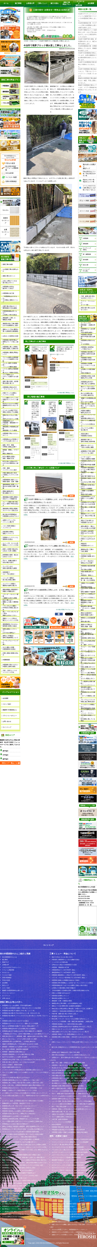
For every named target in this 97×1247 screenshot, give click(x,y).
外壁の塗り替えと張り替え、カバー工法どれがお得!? (88, 405)
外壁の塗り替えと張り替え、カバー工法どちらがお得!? (18, 1062)
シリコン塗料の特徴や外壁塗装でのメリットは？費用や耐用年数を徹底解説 (74, 1180)
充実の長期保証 (6, 977)
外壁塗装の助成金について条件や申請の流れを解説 (67, 1024)
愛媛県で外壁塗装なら (10, 710)
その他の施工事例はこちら (65, 392)
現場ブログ (33, 41)
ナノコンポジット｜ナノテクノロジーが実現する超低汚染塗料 (70, 1162)
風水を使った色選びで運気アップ (89, 166)
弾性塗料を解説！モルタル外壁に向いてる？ (88, 689)
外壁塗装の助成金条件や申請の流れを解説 (88, 336)
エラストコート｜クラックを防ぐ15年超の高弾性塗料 (68, 1165)
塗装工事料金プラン (67, 3)
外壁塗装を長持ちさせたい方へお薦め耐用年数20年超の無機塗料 (71, 1214)
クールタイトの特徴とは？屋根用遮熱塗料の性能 (88, 706)
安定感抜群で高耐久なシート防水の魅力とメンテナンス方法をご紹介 (22, 1165)
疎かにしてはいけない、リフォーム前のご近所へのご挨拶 (19, 1039)
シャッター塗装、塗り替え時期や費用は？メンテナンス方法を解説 (72, 1101)
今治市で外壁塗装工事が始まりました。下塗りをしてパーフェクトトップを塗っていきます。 (87, 72)
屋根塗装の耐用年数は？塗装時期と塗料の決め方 (88, 637)
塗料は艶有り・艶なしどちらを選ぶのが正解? (88, 527)
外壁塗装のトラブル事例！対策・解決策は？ (88, 631)
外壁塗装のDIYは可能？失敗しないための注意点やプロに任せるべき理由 (23, 1059)
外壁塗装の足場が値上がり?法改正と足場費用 (88, 486)
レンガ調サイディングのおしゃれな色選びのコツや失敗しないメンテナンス (24, 1093)
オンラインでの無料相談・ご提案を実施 (88, 324)
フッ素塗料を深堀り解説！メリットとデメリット (88, 683)
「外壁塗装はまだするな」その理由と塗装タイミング (10, 299)
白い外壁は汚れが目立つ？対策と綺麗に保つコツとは (88, 666)
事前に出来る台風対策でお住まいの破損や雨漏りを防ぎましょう (21, 1180)
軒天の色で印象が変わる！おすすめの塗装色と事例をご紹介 (70, 1070)
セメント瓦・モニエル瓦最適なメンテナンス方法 (10, 544)
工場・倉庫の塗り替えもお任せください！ (88, 297)
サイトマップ (7, 727)
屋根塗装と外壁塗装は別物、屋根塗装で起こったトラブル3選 (20, 1119)
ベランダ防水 (10, 103)
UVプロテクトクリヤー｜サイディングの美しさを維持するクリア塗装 (72, 1167)
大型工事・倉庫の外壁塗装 (60, 1119)
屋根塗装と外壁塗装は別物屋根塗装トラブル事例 (10, 428)
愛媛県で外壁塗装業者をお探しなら (12, 990)
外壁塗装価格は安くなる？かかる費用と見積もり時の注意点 (70, 985)
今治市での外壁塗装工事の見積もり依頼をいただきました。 (87, 64)
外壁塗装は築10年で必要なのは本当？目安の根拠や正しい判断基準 (22, 1031)
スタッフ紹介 (7, 704)
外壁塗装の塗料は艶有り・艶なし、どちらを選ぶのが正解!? (69, 1209)
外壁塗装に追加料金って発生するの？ (87, 348)
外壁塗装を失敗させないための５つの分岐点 (15, 1021)
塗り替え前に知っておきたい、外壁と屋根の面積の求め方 (19, 1137)
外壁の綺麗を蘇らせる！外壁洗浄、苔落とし (87, 573)
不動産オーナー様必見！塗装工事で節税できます (88, 475)
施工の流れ (55, 3)
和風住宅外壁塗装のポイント (87, 544)
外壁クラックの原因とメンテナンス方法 (10, 394)
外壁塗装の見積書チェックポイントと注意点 (88, 365)
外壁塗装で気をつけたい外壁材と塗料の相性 (10, 665)
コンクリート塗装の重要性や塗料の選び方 (10, 584)
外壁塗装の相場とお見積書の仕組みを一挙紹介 (66, 980)
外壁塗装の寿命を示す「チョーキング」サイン (10, 388)
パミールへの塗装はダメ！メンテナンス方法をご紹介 (88, 596)
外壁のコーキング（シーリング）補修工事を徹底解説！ (68, 1029)
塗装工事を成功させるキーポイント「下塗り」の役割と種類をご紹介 (72, 1222)
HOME (26, 41)
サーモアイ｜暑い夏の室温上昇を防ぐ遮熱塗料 (66, 1144)
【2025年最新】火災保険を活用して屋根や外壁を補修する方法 (70, 990)
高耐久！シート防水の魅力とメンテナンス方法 (10, 619)
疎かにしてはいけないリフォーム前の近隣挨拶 (88, 388)
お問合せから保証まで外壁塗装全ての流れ (64, 964)
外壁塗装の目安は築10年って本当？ (8, 287)
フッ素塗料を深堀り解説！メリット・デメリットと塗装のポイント (22, 1211)
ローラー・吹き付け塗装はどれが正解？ (87, 562)
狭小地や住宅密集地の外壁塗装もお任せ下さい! (11, 515)
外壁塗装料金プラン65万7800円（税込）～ (64, 970)
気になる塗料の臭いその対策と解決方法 (87, 394)
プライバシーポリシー (10, 715)
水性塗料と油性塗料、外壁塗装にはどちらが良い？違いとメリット (72, 1211)
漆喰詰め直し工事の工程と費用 (87, 550)
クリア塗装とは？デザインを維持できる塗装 (10, 376)
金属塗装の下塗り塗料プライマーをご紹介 (88, 452)
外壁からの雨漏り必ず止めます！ (62, 993)
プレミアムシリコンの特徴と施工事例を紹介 (88, 700)
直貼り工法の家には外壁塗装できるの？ (87, 521)
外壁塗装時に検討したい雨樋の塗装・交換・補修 (10, 480)
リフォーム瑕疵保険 (8, 970)
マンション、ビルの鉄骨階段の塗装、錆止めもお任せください (70, 1091)
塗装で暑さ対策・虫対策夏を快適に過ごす (10, 382)
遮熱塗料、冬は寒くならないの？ (62, 1201)
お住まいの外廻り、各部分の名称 (12, 1064)
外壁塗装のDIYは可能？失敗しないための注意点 (88, 504)
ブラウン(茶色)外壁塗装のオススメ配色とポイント (88, 677)
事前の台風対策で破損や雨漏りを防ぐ (87, 614)
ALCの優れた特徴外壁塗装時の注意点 (9, 648)
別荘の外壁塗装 (56, 1124)
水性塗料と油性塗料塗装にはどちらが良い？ (87, 533)
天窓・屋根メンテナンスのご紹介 (10, 469)
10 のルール (5, 972)
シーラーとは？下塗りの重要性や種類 (88, 458)
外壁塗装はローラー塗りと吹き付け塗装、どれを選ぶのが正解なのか (22, 1129)
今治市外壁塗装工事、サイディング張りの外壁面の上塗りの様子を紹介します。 (87, 25)
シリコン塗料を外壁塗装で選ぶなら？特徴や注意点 (10, 370)
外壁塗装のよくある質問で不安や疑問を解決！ (88, 330)
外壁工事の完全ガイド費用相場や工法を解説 (10, 307)
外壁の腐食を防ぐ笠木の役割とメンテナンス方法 (10, 474)
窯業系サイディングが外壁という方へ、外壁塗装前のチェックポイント (73, 1232)
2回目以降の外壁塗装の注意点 (86, 434)
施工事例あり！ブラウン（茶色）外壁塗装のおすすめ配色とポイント (22, 1209)
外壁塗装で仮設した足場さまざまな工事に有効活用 (88, 481)
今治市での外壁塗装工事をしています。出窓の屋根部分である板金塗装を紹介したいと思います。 (87, 56)
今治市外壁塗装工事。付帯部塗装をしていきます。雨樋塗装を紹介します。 (87, 48)
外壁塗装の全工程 (8, 293)
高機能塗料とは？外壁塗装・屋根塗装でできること (10, 422)
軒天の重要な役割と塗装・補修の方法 (9, 457)
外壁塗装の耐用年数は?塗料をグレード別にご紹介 (10, 341)
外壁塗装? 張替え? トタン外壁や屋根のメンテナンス (67, 1034)
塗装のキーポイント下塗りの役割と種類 (87, 446)
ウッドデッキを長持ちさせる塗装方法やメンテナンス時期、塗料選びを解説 (74, 1096)
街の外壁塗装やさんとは (9, 957)
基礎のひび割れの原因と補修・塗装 (86, 625)
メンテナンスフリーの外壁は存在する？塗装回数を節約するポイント (22, 1070)
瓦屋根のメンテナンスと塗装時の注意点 (10, 538)
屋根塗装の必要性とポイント (60, 998)
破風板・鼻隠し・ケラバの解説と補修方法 (10, 451)
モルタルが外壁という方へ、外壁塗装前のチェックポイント (70, 1229)
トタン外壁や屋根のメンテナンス (9, 527)
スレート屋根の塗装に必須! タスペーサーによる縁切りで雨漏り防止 (22, 1121)
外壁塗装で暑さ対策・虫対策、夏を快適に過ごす (66, 1127)
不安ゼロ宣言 (6, 980)
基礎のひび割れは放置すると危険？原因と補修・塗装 (18, 1186)
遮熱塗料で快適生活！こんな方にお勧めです (65, 1160)
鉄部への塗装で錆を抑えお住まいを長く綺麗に (10, 550)
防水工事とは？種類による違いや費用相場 (10, 602)
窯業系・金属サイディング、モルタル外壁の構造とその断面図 (20, 1139)
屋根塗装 (10, 91)
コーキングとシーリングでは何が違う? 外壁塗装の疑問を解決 (20, 1131)
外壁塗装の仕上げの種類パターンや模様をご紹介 (88, 694)
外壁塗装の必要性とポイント (60, 995)
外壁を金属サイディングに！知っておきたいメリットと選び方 (70, 1031)
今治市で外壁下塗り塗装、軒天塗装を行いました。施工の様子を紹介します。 (87, 41)
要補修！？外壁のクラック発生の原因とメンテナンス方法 (19, 1090)
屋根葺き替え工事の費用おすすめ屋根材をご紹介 (10, 324)
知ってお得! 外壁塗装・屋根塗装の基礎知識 (15, 1049)
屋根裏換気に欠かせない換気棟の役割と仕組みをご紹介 (18, 1167)
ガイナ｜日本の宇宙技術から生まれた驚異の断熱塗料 (68, 1173)
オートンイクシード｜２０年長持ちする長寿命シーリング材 (70, 1178)
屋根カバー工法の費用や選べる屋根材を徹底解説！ (67, 1006)
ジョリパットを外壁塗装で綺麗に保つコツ (88, 556)
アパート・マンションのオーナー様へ (88, 302)
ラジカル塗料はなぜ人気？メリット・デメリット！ (88, 712)
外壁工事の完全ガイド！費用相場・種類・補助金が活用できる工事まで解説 (24, 1036)
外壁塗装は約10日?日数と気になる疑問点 (88, 382)
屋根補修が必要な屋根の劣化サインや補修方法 (10, 498)
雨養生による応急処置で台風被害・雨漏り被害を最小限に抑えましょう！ (24, 1183)
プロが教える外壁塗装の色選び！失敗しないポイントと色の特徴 (21, 1008)
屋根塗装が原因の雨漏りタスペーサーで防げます (10, 509)
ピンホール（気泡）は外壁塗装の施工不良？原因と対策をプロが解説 (22, 1101)
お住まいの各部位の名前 (10, 336)
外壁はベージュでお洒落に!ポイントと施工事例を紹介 (88, 671)
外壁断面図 (6, 660)
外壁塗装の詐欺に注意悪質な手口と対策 (88, 377)
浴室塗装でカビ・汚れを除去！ (9, 573)
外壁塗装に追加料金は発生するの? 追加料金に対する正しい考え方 (71, 1026)
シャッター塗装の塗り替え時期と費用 (9, 579)
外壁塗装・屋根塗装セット (10, 97)
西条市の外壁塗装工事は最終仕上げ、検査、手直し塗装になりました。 (87, 80)
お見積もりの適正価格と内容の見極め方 (88, 371)
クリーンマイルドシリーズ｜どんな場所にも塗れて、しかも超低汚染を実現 (74, 1175)
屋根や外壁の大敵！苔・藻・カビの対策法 (88, 579)
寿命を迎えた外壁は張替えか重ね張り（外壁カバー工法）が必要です (72, 1008)
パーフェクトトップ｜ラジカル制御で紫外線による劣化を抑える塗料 (72, 1139)
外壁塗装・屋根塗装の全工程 (60, 967)
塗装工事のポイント (9, 276)
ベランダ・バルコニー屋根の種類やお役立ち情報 (10, 596)
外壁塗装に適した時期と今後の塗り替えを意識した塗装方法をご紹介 (22, 1082)
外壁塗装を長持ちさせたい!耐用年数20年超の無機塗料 (88, 463)
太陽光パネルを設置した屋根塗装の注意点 (88, 585)
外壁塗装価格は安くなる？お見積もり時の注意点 (10, 313)
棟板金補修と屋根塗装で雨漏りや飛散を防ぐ (10, 590)
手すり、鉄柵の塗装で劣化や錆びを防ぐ (10, 561)
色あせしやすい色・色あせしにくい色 (89, 180)
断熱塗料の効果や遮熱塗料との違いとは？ (87, 602)
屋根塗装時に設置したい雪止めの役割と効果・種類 (10, 486)
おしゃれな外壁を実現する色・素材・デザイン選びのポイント (20, 1193)
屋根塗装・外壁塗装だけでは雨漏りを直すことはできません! (20, 1046)
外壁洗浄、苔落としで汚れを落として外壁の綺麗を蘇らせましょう (72, 1109)
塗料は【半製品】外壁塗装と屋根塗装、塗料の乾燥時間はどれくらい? (23, 1126)
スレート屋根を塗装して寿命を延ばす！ (64, 1116)
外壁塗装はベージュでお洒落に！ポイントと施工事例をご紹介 (20, 1206)
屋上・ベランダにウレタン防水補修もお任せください (10, 613)
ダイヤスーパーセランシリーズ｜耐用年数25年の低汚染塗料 (70, 1152)
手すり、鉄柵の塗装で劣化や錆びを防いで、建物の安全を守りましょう (73, 1093)
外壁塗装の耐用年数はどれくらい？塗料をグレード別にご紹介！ (21, 1080)
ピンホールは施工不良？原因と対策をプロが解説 (10, 411)
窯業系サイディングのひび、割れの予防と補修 (88, 515)
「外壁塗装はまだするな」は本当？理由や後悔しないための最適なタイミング (25, 1034)
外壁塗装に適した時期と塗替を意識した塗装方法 (10, 347)
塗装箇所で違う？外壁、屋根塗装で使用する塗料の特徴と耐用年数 (72, 1204)
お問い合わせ (7, 721)
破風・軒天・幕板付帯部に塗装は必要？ (10, 446)
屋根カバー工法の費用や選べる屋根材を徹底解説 (10, 330)
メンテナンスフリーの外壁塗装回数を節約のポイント (88, 417)
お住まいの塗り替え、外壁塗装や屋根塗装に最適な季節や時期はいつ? (23, 1085)
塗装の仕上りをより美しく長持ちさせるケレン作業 (10, 417)
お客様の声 (30, 3)
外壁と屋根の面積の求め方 (10, 654)
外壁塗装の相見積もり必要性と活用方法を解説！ (88, 353)
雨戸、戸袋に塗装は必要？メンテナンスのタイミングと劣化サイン (72, 1106)
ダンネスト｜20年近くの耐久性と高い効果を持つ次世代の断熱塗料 (72, 1170)
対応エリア (5, 985)
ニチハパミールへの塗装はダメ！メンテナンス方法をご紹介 (20, 1175)
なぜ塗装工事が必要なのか (10, 270)
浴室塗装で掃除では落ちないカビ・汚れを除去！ (66, 1098)
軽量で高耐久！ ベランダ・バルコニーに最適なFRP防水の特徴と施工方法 (24, 1160)
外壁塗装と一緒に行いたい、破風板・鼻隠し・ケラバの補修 (70, 1065)
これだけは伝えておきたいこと (11, 967)
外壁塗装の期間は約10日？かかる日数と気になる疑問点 (19, 1028)
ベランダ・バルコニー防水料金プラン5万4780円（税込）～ (69, 977)
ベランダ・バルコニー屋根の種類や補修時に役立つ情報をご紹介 (21, 1155)
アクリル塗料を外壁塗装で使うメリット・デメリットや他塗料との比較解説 (74, 1183)
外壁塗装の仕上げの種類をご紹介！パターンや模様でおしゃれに (21, 1219)
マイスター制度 (6, 975)
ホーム (6, 3)
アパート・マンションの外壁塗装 (62, 1122)
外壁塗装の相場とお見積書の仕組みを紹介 (88, 359)
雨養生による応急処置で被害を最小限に (88, 619)
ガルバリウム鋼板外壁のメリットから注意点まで (88, 423)
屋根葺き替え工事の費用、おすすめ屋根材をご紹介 (67, 1003)
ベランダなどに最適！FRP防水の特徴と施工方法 (10, 607)
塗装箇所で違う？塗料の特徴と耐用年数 (88, 440)
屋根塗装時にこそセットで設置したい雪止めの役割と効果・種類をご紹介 (73, 1080)
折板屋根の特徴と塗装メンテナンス (8, 532)
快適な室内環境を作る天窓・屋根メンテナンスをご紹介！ (69, 1073)
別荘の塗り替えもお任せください (88, 308)
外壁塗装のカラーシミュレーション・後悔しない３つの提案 (20, 1023)
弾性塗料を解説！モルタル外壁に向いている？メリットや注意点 (21, 1214)
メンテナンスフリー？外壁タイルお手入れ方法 (88, 538)
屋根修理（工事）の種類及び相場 (9, 318)
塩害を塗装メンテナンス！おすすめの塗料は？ (10, 630)
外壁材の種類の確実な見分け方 (86, 411)
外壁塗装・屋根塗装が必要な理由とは (13, 1052)
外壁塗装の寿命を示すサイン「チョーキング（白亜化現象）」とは (22, 1088)
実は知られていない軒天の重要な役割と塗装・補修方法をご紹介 (71, 1068)
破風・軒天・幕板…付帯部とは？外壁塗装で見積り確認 (68, 1062)
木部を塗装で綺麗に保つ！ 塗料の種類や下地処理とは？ (19, 1173)
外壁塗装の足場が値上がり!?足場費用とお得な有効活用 (68, 1129)
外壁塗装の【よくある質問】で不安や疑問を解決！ (17, 1005)
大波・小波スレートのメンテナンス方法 (10, 671)
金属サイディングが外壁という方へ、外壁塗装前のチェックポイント (72, 1234)
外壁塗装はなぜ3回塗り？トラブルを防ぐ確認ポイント (18, 1108)
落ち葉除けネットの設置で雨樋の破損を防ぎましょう (68, 1083)
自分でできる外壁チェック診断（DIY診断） (15, 1057)
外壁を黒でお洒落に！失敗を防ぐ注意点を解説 (88, 660)
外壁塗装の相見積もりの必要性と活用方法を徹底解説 (18, 1111)
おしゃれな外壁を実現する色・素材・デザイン (88, 642)
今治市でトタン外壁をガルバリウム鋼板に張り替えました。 (50, 546)
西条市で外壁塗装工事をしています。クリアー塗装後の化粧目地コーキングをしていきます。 (87, 88)
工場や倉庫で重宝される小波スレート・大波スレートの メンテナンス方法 (24, 1147)
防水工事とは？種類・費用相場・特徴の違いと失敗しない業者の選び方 (23, 1157)
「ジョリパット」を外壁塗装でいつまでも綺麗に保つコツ (19, 1142)
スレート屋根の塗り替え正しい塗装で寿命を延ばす (10, 503)
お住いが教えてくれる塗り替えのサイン (10, 282)
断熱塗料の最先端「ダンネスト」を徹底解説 (88, 608)
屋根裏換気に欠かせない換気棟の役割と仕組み (10, 625)
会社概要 (91, 3)
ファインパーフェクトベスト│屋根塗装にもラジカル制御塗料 (70, 1142)
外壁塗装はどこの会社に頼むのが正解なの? (15, 1124)
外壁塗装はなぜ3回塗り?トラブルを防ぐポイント (10, 440)
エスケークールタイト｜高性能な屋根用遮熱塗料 (66, 1157)
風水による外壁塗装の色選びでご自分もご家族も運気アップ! (20, 1026)
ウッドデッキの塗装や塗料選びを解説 (10, 567)
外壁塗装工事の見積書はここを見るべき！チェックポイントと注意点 (72, 983)
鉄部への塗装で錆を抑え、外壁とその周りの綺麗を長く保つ (70, 1088)
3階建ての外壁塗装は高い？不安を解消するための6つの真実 (20, 1044)
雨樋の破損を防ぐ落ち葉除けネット (8, 492)
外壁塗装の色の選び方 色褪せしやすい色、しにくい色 (18, 1010)
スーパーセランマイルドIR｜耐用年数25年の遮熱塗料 (68, 1147)
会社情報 (4, 983)
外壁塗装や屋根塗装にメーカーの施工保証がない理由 (88, 469)
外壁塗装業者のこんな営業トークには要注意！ (88, 498)
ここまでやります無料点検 (60, 962)
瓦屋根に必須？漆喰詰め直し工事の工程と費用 (66, 1052)
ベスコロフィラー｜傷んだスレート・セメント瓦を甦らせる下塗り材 (72, 1149)
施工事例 (18, 3)
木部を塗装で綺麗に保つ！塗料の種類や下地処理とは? (88, 590)
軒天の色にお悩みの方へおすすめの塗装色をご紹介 (10, 463)
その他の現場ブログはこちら (65, 609)
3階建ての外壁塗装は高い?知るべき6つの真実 (88, 400)
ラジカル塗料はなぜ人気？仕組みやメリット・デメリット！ (20, 1216)
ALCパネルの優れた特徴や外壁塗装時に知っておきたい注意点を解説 (22, 1134)
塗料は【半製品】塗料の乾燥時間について (10, 636)
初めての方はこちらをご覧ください (62, 957)
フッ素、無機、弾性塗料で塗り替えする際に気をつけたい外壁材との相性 (24, 1144)
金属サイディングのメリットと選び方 (9, 521)
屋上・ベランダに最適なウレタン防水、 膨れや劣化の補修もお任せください (25, 1162)
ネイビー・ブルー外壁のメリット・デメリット (88, 648)
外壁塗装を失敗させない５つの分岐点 (88, 342)
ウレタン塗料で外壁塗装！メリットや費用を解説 (10, 365)
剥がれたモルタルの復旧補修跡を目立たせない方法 (10, 405)
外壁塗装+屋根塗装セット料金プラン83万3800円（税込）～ (70, 975)
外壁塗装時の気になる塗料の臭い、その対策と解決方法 (18, 1041)
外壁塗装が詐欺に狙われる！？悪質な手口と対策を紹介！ (19, 1113)
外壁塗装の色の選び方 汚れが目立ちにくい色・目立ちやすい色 (21, 1013)
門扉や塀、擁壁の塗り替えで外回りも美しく (65, 1013)
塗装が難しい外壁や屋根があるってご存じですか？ (88, 509)
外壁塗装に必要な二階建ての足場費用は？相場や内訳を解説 (70, 1132)
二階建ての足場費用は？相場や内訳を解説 (87, 492)
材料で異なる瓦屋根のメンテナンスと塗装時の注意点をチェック (71, 1055)
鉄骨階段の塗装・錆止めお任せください (10, 555)
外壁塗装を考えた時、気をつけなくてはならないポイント (19, 1106)
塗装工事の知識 (8, 264)
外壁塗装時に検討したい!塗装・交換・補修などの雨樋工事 (69, 1078)
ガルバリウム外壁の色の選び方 (87, 429)
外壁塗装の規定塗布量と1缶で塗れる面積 (88, 567)
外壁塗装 (10, 85)
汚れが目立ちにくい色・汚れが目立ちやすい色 (89, 173)
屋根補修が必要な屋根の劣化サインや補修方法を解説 (68, 1086)
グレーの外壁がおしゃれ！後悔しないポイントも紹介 (88, 654)
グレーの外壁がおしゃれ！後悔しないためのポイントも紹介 (20, 1198)
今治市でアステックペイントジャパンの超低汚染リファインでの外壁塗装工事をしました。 (87, 17)
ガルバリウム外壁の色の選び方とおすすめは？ (16, 1077)
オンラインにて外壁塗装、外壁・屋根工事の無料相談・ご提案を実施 (72, 1021)
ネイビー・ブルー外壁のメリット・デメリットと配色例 (18, 1196)
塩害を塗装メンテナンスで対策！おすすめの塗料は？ (18, 1170)
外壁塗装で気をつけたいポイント (10, 434)
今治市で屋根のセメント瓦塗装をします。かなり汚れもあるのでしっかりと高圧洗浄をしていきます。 (87, 33)
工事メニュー (42, 3)
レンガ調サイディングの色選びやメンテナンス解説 (10, 399)
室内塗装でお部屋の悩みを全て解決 (62, 1016)
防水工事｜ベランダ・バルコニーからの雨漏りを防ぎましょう (70, 1019)
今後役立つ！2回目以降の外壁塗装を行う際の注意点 (67, 1011)
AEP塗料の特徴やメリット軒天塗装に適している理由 (88, 718)
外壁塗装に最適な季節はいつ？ (10, 353)
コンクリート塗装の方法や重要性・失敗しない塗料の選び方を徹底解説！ (73, 1104)
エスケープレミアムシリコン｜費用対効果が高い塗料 (68, 1155)
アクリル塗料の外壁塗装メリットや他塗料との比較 (10, 359)
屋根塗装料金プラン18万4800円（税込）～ (64, 972)
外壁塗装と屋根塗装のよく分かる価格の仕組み (66, 959)
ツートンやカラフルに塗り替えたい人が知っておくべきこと (89, 188)
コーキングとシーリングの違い (10, 642)
